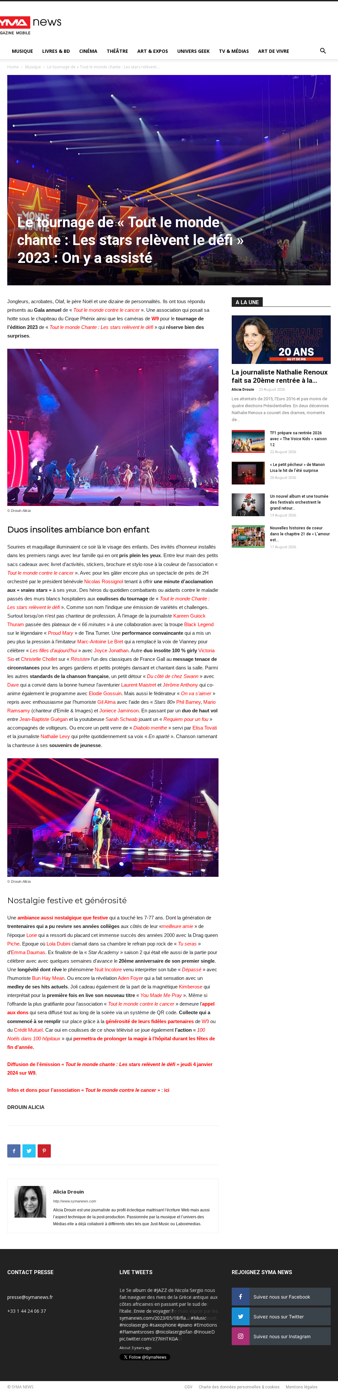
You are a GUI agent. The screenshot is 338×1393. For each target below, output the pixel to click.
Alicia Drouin (68, 1191)
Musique (22, 51)
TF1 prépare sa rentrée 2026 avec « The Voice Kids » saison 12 (298, 439)
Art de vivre (273, 51)
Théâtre (117, 51)
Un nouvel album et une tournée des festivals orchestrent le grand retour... (299, 502)
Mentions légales (302, 1387)
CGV (188, 1387)
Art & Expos (152, 51)
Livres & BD (56, 51)
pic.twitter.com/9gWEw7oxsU (150, 1339)
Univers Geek (193, 51)
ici (166, 1090)
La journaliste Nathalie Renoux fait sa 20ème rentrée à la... (280, 376)
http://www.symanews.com (74, 1201)
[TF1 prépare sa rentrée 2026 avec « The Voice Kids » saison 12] (248, 441)
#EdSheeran (178, 1325)
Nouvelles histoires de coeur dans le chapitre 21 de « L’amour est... (300, 534)
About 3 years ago (135, 1347)
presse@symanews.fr (30, 1297)
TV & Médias (234, 51)
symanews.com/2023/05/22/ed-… (155, 1332)
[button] (323, 52)
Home (13, 67)
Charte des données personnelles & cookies (239, 1387)
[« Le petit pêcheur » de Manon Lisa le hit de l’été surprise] (248, 473)
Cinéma (88, 51)
